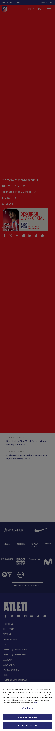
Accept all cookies (27, 726)
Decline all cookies (27, 717)
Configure (27, 708)
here (35, 702)
